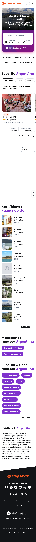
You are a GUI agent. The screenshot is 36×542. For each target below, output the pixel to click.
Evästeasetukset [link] (22, 533)
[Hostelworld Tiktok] (29, 487)
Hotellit (18, 501)
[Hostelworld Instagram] (15, 487)
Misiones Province (11, 393)
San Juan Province (11, 405)
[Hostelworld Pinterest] (24, 487)
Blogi (6, 501)
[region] (18, 171)
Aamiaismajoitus (27, 501)
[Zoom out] (33, 195)
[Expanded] (3, 57)
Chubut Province (10, 375)
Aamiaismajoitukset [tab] (26, 62)
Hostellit (11, 501)
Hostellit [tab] (5, 62)
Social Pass (18, 505)
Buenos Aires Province (13, 348)
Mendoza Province (11, 387)
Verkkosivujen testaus (26, 528)
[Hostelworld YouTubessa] (20, 487)
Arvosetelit (13, 528)
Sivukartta (12, 533)
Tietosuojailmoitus (11, 524)
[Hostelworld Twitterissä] (11, 487)
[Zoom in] (33, 192)
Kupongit (6, 528)
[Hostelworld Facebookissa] (6, 487)
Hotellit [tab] (14, 62)
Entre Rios (8, 381)
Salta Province (9, 399)
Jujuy (20, 381)
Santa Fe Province (11, 412)
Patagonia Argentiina (12, 354)
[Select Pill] (28, 3)
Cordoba (26, 375)
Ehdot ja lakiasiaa (24, 524)
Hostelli (6, 114)
